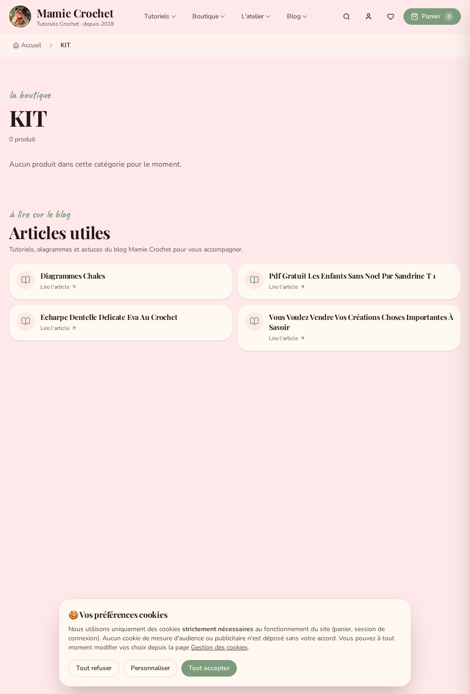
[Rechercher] (346, 16)
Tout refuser (94, 668)
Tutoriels (156, 16)
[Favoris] (390, 16)
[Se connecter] (368, 16)
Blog (294, 16)
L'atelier (252, 16)
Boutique (205, 16)
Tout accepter (209, 668)
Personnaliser (150, 668)
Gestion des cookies (219, 647)
